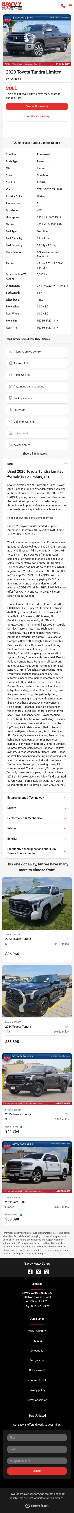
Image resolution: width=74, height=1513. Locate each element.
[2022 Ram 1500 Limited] (37, 1167)
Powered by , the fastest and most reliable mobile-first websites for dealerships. (37, 1496)
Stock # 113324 (13, 934)
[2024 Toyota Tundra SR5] (37, 991)
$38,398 (12, 1042)
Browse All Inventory (37, 106)
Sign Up (37, 1470)
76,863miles (61, 1207)
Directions (37, 1350)
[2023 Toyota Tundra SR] (37, 903)
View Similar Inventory (37, 116)
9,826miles (62, 1119)
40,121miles (61, 943)
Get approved (37, 1370)
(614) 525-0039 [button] (40, 1306)
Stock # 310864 (13, 1109)
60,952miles (61, 1031)
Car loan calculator (37, 1380)
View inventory (37, 1330)
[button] (63, 5)
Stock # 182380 (13, 1022)
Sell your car (37, 1360)
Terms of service (37, 1400)
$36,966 (12, 954)
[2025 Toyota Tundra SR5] (37, 1079)
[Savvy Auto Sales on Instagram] (45, 1272)
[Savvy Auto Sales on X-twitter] (37, 1272)
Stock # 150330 (13, 1197)
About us (37, 1340)
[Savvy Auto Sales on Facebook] (29, 1272)
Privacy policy (37, 1390)
